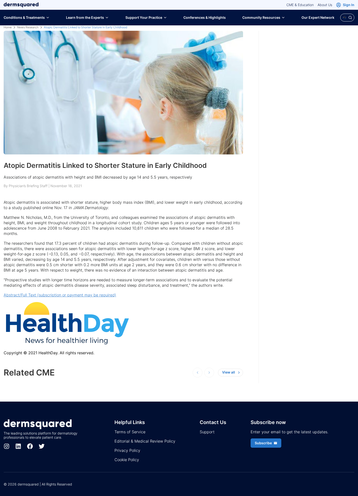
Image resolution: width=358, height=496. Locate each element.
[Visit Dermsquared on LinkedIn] (18, 446)
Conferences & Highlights (204, 17)
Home (8, 27)
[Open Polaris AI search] (347, 17)
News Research (27, 27)
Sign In (348, 5)
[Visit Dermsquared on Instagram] (6, 446)
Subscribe (263, 443)
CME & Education (300, 5)
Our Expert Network (317, 17)
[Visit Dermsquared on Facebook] (30, 446)
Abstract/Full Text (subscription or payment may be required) (60, 295)
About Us (325, 5)
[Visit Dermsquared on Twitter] (42, 446)
